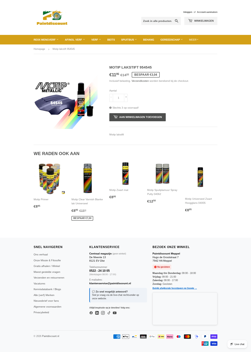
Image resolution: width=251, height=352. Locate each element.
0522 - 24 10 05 (99, 270)
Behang (148, 39)
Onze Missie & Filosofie (47, 260)
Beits (111, 39)
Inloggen (187, 12)
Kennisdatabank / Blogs (47, 289)
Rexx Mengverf (45, 39)
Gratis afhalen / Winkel (47, 266)
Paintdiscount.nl (50, 336)
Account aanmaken (207, 12)
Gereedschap (170, 39)
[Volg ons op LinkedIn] (97, 313)
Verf (95, 39)
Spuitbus (128, 39)
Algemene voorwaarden (47, 306)
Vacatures (39, 283)
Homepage (39, 49)
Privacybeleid (41, 312)
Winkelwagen (203, 20)
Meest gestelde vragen (47, 271)
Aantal (113, 90)
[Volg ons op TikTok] (109, 313)
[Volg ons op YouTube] (114, 313)
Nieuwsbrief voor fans (46, 300)
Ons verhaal (41, 254)
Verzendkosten (140, 80)
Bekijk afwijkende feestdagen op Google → (175, 288)
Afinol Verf (74, 39)
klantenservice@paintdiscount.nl (110, 283)
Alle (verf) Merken (44, 295)
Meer (192, 39)
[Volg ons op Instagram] (103, 313)
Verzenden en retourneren (49, 277)
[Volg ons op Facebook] (91, 313)
